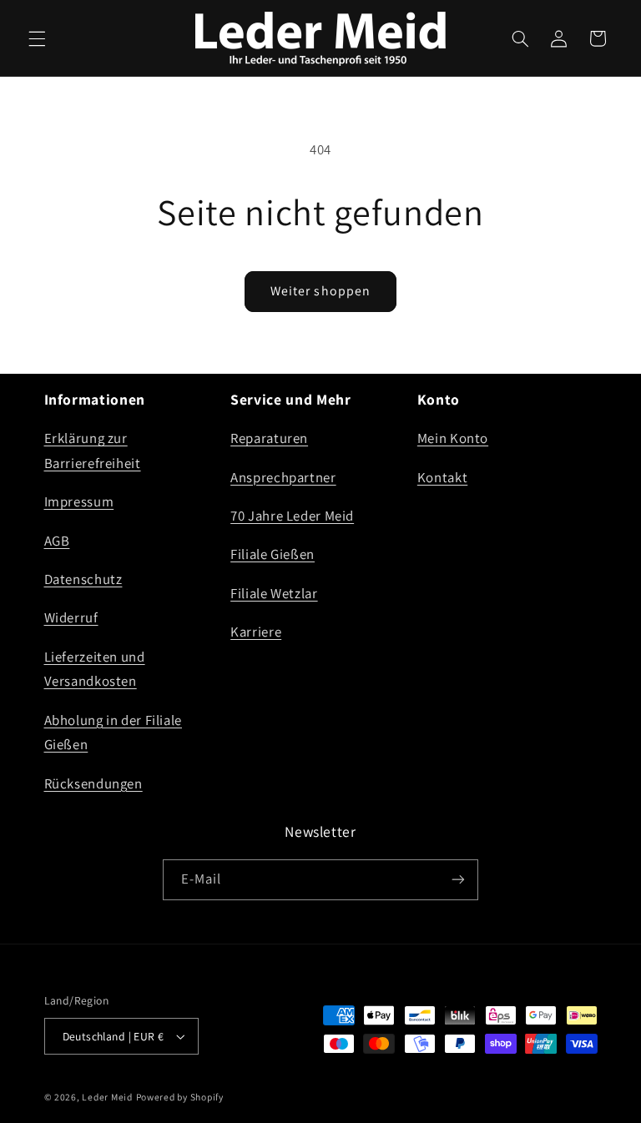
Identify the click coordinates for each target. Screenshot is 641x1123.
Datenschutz (83, 579)
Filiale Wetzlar (273, 593)
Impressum (79, 501)
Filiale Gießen (272, 554)
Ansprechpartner (283, 477)
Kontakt (442, 477)
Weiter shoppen (320, 291)
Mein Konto (452, 438)
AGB (57, 540)
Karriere (255, 631)
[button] (37, 38)
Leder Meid (107, 1096)
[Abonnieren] (458, 879)
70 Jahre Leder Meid (292, 515)
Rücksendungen (93, 783)
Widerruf (71, 617)
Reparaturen (269, 438)
